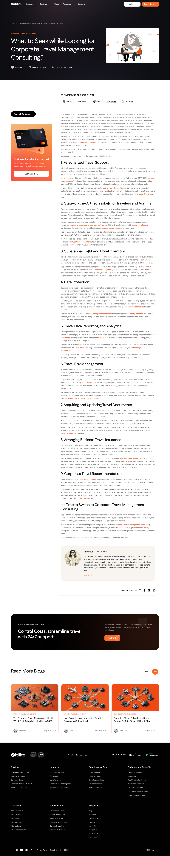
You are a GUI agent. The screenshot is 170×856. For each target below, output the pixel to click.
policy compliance (139, 225)
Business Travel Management (29, 23)
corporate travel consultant (113, 188)
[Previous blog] (146, 671)
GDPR (66, 850)
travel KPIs (102, 338)
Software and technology (59, 788)
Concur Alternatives (57, 815)
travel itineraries (145, 194)
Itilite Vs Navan (16, 815)
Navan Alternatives (57, 811)
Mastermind (132, 776)
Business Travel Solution (20, 772)
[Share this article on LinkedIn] (149, 590)
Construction (54, 776)
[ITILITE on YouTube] (21, 850)
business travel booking (85, 479)
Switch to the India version (78, 755)
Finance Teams (94, 772)
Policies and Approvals (136, 795)
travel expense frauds (110, 228)
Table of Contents (22, 114)
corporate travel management (128, 525)
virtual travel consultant (80, 242)
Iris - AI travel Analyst (136, 772)
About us (92, 826)
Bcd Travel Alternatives (58, 830)
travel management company (85, 142)
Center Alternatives (57, 826)
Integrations (93, 815)
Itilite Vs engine (16, 822)
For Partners (93, 834)
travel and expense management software (87, 225)
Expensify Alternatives (58, 822)
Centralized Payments (136, 784)
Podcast (92, 822)
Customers (93, 837)
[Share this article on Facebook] (144, 590)
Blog (12, 23)
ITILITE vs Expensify (18, 830)
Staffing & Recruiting (57, 772)
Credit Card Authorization (137, 780)
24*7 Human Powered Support (139, 791)
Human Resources (95, 788)
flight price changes (81, 498)
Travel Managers (95, 776)
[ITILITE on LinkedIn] (26, 850)
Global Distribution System (100, 270)
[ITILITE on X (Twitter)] (17, 850)
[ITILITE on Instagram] (30, 850)
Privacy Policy (42, 850)
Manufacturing (55, 780)
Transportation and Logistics (60, 784)
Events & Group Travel (19, 788)
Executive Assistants (96, 780)
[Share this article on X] (140, 590)
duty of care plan (84, 382)
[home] (16, 4)
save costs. (65, 338)
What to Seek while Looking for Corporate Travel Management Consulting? (53, 23)
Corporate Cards (17, 780)
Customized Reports (135, 788)
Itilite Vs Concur (17, 811)
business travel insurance (130, 458)
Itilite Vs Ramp (16, 818)
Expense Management (19, 776)
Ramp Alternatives (56, 818)
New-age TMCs (144, 267)
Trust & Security (56, 850)
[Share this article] (153, 590)
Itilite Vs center (16, 826)
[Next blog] (155, 671)
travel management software (99, 314)
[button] (31, 4)
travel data (79, 347)
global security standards (133, 307)
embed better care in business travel (83, 398)
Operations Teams (95, 784)
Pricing (56, 4)
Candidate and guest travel (21, 784)
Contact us (93, 830)
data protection (136, 314)
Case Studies (94, 818)
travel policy (143, 528)
